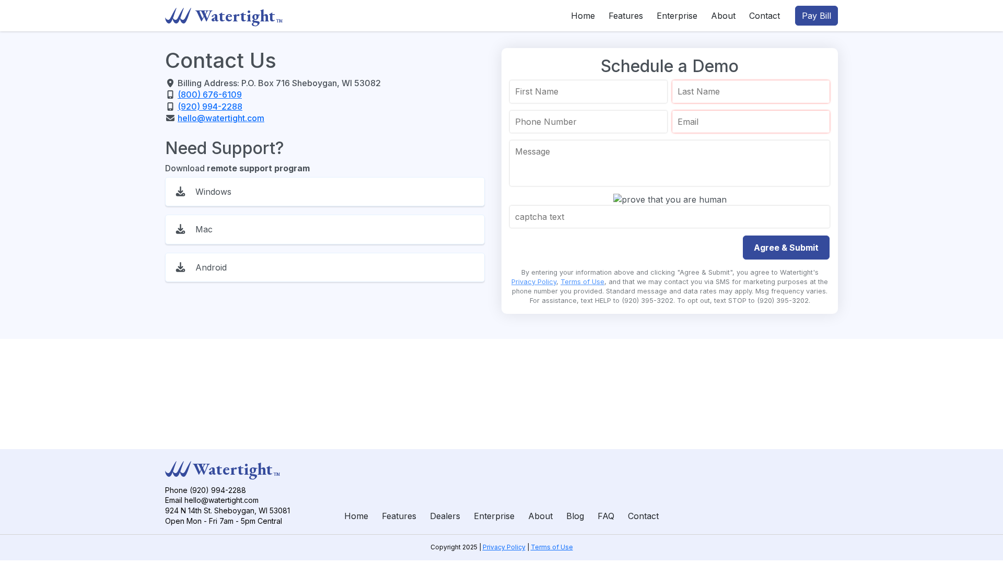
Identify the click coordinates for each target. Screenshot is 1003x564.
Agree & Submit (786, 247)
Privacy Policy (533, 282)
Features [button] (626, 15)
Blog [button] (575, 516)
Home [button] (583, 15)
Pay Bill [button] (816, 15)
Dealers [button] (445, 516)
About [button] (723, 15)
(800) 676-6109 (210, 94)
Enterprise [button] (677, 15)
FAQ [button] (606, 516)
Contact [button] (764, 15)
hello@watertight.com (221, 118)
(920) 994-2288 (210, 106)
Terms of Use (582, 282)
